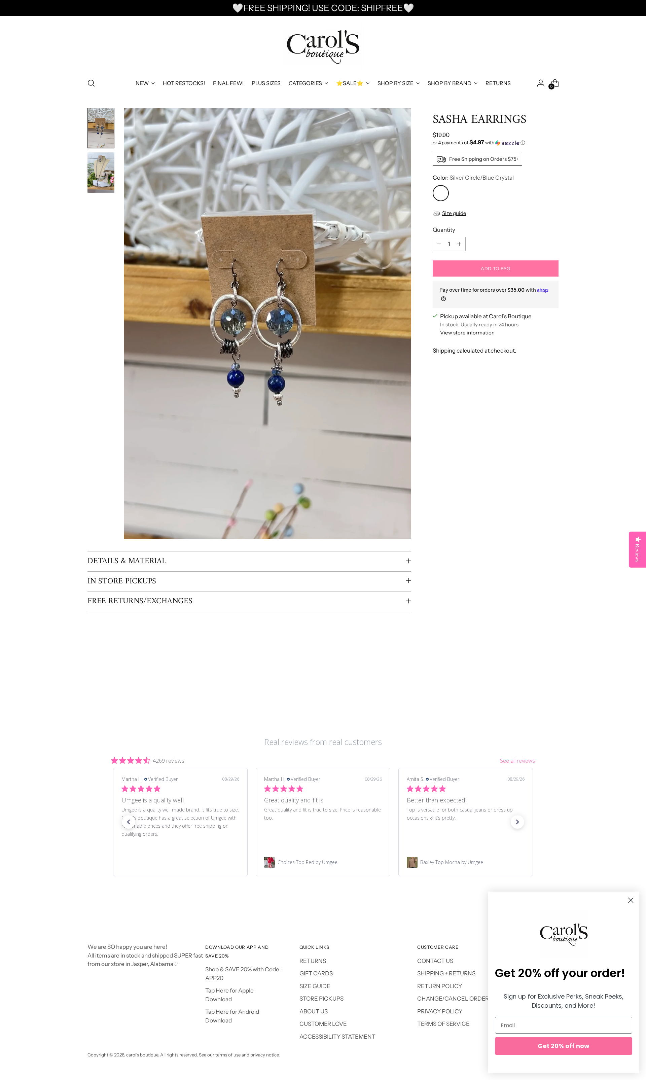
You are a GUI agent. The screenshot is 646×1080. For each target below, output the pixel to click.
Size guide (454, 213)
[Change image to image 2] (100, 172)
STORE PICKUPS (321, 998)
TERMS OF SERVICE (443, 1023)
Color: (473, 177)
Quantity (444, 229)
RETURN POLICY (439, 986)
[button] (496, 142)
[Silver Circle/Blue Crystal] (441, 193)
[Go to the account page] (540, 83)
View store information (467, 332)
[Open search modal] (91, 83)
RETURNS (312, 961)
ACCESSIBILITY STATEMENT (337, 1036)
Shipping (444, 350)
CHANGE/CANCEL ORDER (453, 998)
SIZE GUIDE (314, 986)
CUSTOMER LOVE (323, 1023)
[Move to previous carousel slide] (537, 685)
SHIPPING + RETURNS (446, 973)
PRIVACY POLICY (439, 1011)
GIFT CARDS (316, 973)
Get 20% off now (563, 1046)
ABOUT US (313, 1011)
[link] (180, 862)
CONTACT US (435, 961)
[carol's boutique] (323, 46)
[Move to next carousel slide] (553, 685)
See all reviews (517, 760)
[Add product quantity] (459, 244)
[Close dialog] (631, 900)
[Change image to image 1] (100, 128)
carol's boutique (142, 1054)
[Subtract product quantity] (439, 244)
